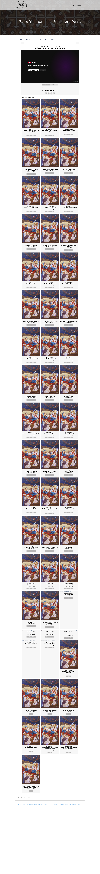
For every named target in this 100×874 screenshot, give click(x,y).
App (70, 4)
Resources (64, 4)
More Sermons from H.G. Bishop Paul (50, 87)
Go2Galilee (57, 4)
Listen (54, 84)
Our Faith (39, 4)
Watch (46, 84)
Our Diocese (46, 4)
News (52, 4)
